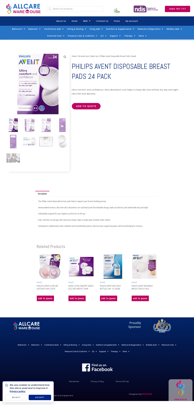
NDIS (85, 20)
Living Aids (95, 29)
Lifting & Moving (75, 29)
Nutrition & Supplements (119, 29)
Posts (117, 20)
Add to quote (86, 106)
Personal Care (54, 35)
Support (114, 35)
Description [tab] (42, 193)
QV (102, 35)
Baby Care (94, 56)
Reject (16, 397)
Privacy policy (17, 391)
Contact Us (102, 20)
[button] (64, 56)
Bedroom (33, 29)
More (141, 35)
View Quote (180, 399)
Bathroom (17, 29)
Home (74, 56)
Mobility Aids (173, 29)
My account (132, 20)
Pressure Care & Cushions (81, 35)
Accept (39, 397)
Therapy (128, 35)
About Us (61, 20)
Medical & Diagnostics (149, 29)
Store (74, 20)
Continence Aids (52, 29)
